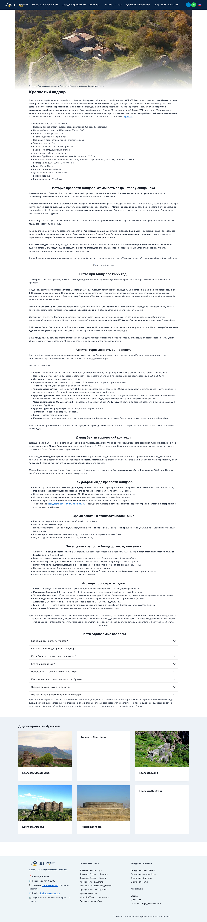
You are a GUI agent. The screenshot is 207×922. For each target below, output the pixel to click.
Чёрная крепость (91, 826)
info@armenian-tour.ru (49, 893)
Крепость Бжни (148, 772)
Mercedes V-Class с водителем (94, 897)
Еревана (128, 116)
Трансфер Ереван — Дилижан (94, 874)
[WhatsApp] (193, 4)
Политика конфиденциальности (146, 903)
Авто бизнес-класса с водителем (96, 885)
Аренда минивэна (88, 893)
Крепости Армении (77, 86)
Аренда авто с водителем (92, 882)
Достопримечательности (138, 4)
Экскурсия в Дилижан (141, 878)
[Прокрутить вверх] (200, 914)
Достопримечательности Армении (53, 86)
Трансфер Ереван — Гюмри (93, 878)
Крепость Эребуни (150, 791)
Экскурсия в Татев (139, 882)
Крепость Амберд (33, 826)
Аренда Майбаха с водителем (94, 889)
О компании (136, 899)
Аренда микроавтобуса (74, 4)
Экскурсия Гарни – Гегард (143, 870)
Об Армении (160, 4)
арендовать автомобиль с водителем (66, 504)
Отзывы (134, 896)
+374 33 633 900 (50, 885)
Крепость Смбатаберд (35, 772)
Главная (32, 86)
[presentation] (45, 749)
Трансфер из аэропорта (91, 870)
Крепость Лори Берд (93, 737)
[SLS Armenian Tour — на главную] (43, 863)
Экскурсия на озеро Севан (143, 874)
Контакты (173, 4)
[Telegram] (188, 4)
